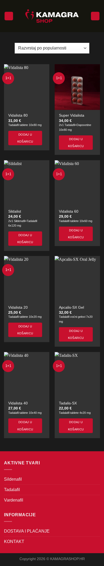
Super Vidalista (71, 115)
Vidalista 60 (68, 211)
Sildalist (14, 211)
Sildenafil (13, 479)
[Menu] (9, 16)
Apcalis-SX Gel (71, 307)
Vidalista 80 (18, 115)
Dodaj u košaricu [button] (25, 138)
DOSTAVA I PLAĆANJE (27, 531)
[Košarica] (95, 16)
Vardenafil (13, 500)
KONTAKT (14, 541)
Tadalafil (12, 489)
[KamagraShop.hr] (52, 16)
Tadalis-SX (68, 403)
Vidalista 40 (18, 403)
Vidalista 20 (18, 307)
